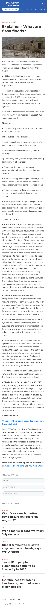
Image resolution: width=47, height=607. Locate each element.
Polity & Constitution (31, 9)
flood (6, 481)
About (4, 599)
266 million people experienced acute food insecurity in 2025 (18, 566)
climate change (10, 494)
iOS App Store (36, 465)
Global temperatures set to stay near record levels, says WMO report (21, 548)
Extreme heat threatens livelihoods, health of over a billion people (21, 583)
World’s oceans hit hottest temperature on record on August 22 (20, 517)
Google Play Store (14, 465)
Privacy (12, 599)
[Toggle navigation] (4, 4)
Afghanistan (9, 487)
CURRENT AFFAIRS (10, 9)
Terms (20, 599)
